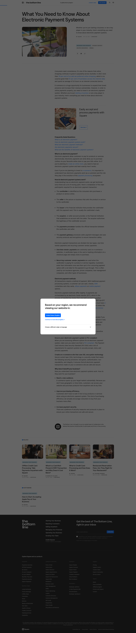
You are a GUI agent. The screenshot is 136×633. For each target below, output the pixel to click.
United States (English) (53, 315)
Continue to (55, 319)
